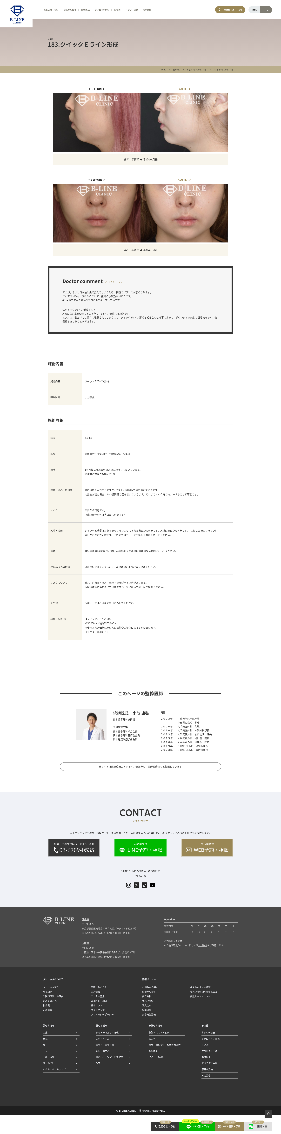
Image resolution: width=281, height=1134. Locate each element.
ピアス (204, 1044)
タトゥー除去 (208, 1032)
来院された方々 (99, 987)
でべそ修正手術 (209, 1063)
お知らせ (202, 945)
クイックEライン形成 (198, 69)
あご (188, 69)
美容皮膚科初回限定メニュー (205, 991)
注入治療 (146, 1005)
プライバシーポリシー (102, 1014)
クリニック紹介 (51, 987)
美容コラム (96, 1005)
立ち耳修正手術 (209, 1051)
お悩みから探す (51, 9)
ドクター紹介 (131, 9)
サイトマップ (98, 1009)
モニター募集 (98, 996)
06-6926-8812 (89, 956)
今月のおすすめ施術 (200, 987)
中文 (266, 10)
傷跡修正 (206, 1057)
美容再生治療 (149, 1014)
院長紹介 (47, 991)
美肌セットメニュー (200, 996)
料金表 (117, 9)
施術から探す (70, 9)
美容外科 (146, 996)
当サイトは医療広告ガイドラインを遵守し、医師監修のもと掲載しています (140, 766)
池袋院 (85, 919)
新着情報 (47, 1009)
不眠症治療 (207, 1069)
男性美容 (206, 1075)
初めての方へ (50, 1000)
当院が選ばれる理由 (53, 996)
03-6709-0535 (89, 933)
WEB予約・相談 (99, 1000)
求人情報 (95, 991)
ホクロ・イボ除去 (210, 1038)
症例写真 (176, 69)
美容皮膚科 (148, 1000)
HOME (163, 69)
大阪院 (85, 943)
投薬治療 (146, 1009)
